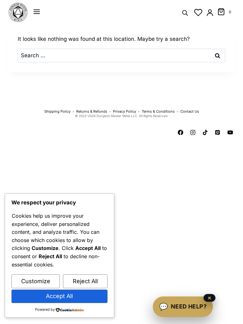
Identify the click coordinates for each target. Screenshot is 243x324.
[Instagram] (193, 132)
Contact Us (189, 111)
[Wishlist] (198, 12)
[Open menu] (37, 12)
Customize (35, 281)
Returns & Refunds (91, 111)
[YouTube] (230, 132)
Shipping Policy (57, 111)
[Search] (185, 12)
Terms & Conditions (158, 111)
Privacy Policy (124, 111)
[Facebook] (180, 132)
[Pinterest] (217, 132)
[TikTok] (205, 132)
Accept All (59, 296)
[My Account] (209, 12)
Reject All (85, 281)
